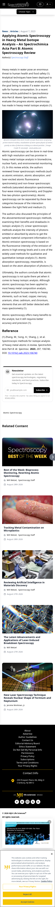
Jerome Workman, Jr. (16, 705)
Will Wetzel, (12, 480)
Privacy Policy (27, 756)
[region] (27, 878)
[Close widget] (49, 822)
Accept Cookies (27, 902)
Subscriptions (27, 759)
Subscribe (40, 390)
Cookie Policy (46, 881)
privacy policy (10, 398)
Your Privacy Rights (27, 765)
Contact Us (27, 740)
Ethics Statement (27, 746)
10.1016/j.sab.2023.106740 (22, 353)
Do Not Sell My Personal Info (27, 749)
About (27, 730)
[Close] (52, 854)
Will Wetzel (12, 647)
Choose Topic (24, 11)
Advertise (27, 733)
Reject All (27, 894)
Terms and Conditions (27, 762)
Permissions (27, 753)
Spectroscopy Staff (26, 480)
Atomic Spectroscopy (12, 412)
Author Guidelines (27, 737)
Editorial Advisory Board (27, 743)
